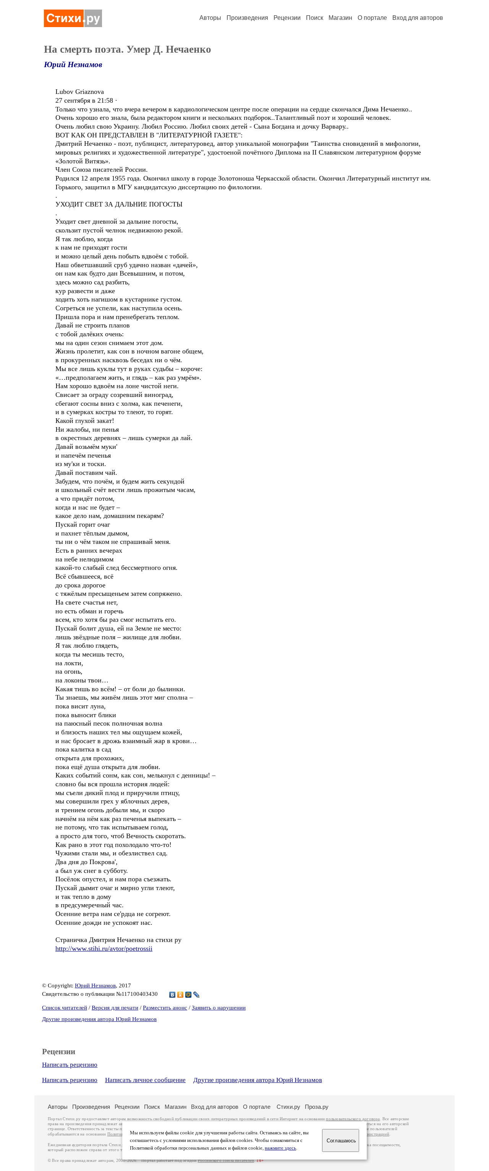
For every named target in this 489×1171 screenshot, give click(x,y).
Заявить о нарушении (219, 1008)
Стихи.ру (288, 1106)
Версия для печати (115, 1008)
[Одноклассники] (180, 995)
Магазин (340, 18)
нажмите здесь (280, 1148)
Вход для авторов (417, 18)
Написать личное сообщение (145, 1080)
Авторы (210, 18)
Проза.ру (317, 1106)
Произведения (247, 18)
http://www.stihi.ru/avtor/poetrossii (103, 948)
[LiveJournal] (197, 995)
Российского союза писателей (226, 1160)
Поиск (314, 18)
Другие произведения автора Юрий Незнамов (99, 1019)
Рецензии (287, 18)
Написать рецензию (69, 1064)
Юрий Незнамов (73, 64)
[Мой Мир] (189, 995)
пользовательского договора (353, 1119)
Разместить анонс (165, 1008)
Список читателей (64, 1008)
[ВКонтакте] (172, 995)
